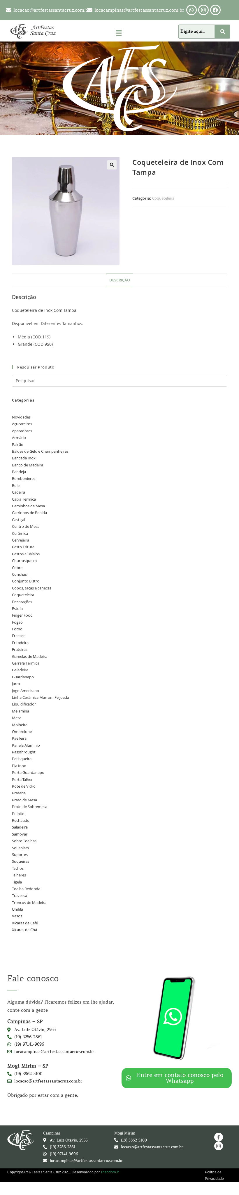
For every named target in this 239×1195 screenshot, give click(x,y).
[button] (119, 32)
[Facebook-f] (218, 1137)
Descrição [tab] (119, 280)
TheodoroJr (110, 1172)
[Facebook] (215, 10)
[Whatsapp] (191, 10)
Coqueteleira (163, 198)
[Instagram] (203, 10)
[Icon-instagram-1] (218, 1146)
